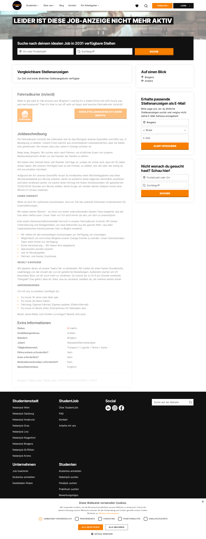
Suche (154, 51)
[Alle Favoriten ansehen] (137, 5)
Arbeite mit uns (67, 425)
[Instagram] (115, 408)
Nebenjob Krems (22, 455)
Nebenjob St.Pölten (23, 449)
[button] (103, 533)
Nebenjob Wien (21, 407)
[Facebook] (122, 408)
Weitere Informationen (109, 513)
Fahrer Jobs (35, 380)
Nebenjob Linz (21, 431)
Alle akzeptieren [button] (91, 527)
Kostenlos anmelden (24, 477)
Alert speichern (165, 145)
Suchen (165, 193)
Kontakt (72, 5)
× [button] (202, 502)
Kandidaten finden (23, 483)
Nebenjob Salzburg (23, 413)
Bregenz (22, 380)
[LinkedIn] (108, 408)
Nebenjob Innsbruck (24, 419)
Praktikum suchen (69, 489)
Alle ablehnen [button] (116, 527)
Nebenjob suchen (68, 477)
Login (183, 6)
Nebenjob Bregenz (23, 443)
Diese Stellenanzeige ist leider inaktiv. (100, 113)
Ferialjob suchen (68, 483)
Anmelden (162, 6)
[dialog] (103, 518)
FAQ (61, 413)
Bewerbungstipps (68, 495)
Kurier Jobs (50, 380)
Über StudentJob (68, 407)
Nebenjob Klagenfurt (24, 437)
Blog (61, 5)
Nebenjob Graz (21, 425)
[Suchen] (146, 5)
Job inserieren (20, 470)
